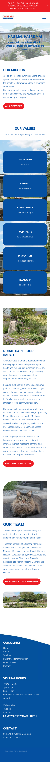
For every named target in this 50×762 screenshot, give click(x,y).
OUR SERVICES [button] (13, 106)
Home (6, 648)
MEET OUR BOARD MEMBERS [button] (21, 581)
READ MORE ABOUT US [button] (18, 463)
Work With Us (9, 662)
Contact (7, 665)
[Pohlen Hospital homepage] (22, 17)
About (6, 651)
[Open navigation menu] (44, 17)
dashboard (23, 751)
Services (7, 655)
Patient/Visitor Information (15, 658)
